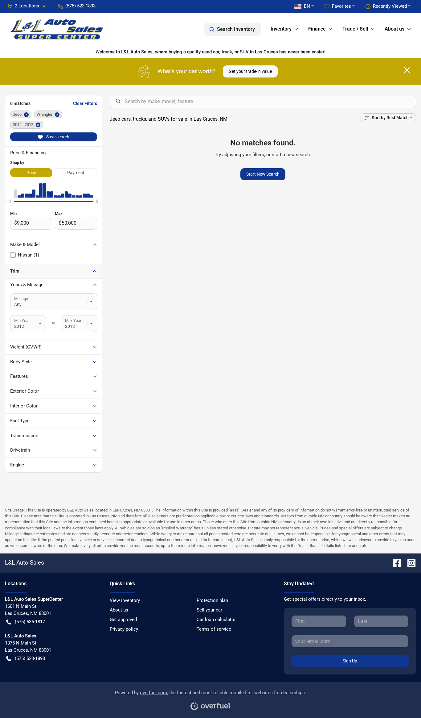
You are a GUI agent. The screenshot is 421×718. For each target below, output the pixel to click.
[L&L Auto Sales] (57, 29)
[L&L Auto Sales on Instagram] (409, 562)
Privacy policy (124, 629)
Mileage (21, 298)
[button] (29, 6)
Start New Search (263, 174)
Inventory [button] (281, 29)
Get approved (123, 619)
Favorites (341, 6)
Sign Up (350, 660)
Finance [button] (317, 29)
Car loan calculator (216, 619)
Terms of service (214, 629)
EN (307, 6)
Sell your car (209, 610)
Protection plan (212, 600)
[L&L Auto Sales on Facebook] (395, 562)
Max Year (73, 320)
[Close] (407, 70)
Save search (57, 136)
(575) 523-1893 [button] (80, 6)
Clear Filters (85, 103)
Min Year (22, 320)
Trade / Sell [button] (355, 29)
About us (119, 610)
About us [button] (394, 29)
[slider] (10, 201)
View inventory (125, 600)
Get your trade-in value (250, 71)
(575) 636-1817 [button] (30, 621)
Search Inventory (236, 29)
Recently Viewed (390, 6)
